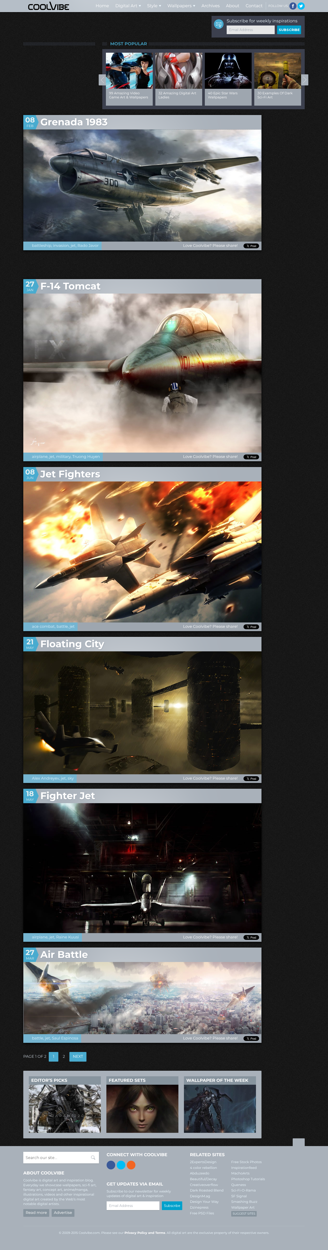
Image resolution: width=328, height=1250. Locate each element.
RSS (131, 1165)
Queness (238, 1185)
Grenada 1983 (74, 122)
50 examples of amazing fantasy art (126, 95)
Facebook (293, 6)
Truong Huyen (86, 457)
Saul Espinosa (65, 1038)
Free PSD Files (202, 1213)
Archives (210, 5)
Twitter (301, 6)
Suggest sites (244, 1214)
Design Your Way (204, 1201)
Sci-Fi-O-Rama (243, 1190)
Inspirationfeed (244, 1168)
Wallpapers (179, 5)
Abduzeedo (199, 1173)
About (232, 5)
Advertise (63, 1213)
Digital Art (126, 5)
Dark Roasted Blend (207, 1190)
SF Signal (239, 1196)
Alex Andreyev (45, 778)
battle (62, 626)
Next (304, 79)
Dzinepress (199, 1207)
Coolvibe (48, 6)
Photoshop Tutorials (248, 1179)
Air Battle (64, 955)
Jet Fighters (70, 474)
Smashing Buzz (244, 1201)
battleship (41, 246)
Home (102, 5)
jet (73, 246)
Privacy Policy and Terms (144, 1233)
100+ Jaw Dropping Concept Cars (273, 95)
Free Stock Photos (246, 1162)
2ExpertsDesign (203, 1162)
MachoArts (240, 1173)
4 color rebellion (203, 1168)
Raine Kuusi (67, 937)
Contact (254, 5)
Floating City (72, 644)
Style (152, 5)
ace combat (43, 626)
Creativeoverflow (204, 1185)
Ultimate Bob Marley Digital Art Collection (225, 95)
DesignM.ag (200, 1196)
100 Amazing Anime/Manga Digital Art (176, 97)
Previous (102, 79)
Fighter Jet (67, 796)
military (63, 457)
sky (71, 778)
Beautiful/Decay (203, 1179)
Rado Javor (88, 246)
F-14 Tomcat (70, 286)
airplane (40, 457)
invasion (61, 246)
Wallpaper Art (243, 1207)
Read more (36, 1213)
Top (299, 1142)
